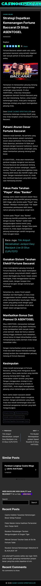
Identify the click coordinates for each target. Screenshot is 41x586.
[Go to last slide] (5, 469)
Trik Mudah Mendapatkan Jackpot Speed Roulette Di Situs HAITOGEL (32, 437)
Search (5, 499)
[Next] (35, 469)
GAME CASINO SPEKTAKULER (13, 417)
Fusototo (16, 556)
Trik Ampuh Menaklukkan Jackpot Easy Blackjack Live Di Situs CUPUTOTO (10, 436)
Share (25, 46)
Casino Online (8, 413)
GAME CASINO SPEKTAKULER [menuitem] (19, 112)
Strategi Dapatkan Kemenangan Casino (16, 421)
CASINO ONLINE (8, 14)
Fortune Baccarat (21, 413)
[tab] (16, 479)
